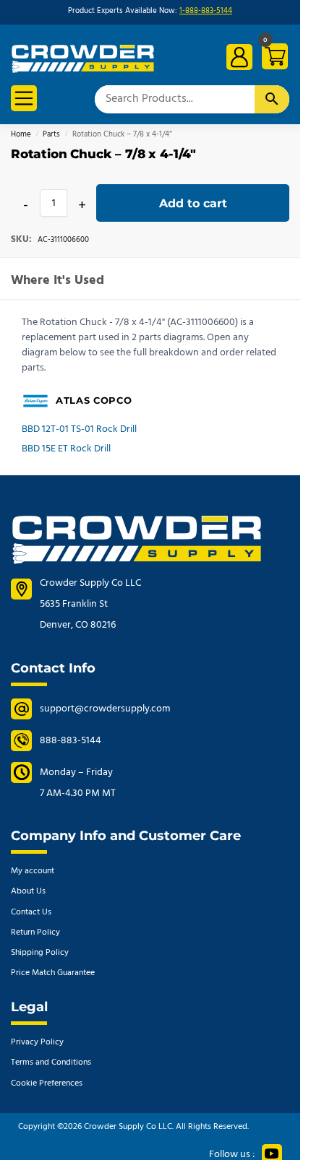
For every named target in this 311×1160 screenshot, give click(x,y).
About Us (28, 891)
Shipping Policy (40, 952)
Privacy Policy (37, 1042)
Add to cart (193, 203)
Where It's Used (57, 280)
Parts (51, 135)
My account (32, 871)
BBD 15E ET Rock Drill (66, 449)
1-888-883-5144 (205, 11)
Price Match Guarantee (53, 973)
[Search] (272, 99)
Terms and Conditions (51, 1062)
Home (21, 135)
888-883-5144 (70, 740)
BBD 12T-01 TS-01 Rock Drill (79, 429)
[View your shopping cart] (272, 58)
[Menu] (24, 98)
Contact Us (31, 912)
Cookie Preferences (46, 1083)
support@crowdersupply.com (105, 709)
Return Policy (35, 932)
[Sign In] (239, 57)
